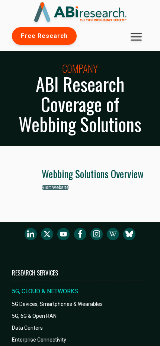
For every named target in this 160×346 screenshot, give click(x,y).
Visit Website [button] (55, 187)
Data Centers (27, 328)
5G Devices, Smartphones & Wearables (57, 304)
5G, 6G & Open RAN (34, 316)
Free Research (44, 35)
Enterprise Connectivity (39, 340)
